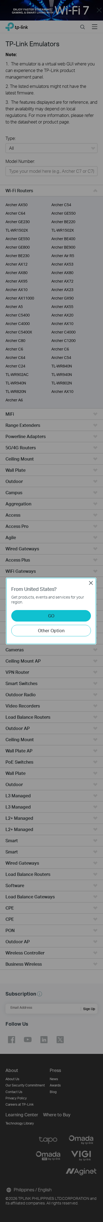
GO (51, 616)
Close (91, 583)
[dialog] (51, 611)
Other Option (51, 630)
